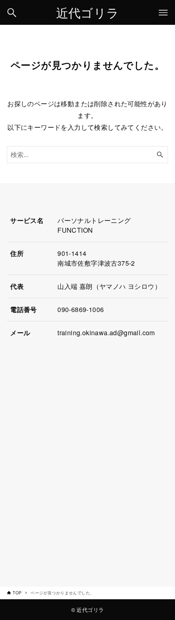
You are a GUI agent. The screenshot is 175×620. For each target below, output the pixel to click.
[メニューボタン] (163, 12)
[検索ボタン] (12, 12)
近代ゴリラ (87, 12)
